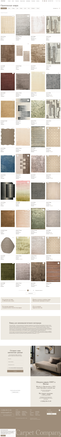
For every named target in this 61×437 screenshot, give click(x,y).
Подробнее (9, 433)
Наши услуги (37, 412)
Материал (33, 8)
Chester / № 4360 (18, 255)
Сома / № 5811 (3, 255)
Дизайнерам (37, 411)
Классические (18, 411)
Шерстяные (17, 413)
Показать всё (30, 293)
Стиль (9, 8)
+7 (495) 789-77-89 (45, 401)
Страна (38, 8)
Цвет (17, 8)
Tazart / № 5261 (48, 36)
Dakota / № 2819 (48, 283)
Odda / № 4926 (18, 120)
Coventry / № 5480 (34, 230)
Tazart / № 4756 (3, 36)
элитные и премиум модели (13, 331)
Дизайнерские (18, 412)
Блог (30, 413)
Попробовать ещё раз (15, 392)
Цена (25, 8)
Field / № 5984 (33, 148)
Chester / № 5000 (34, 255)
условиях (37, 333)
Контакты (36, 413)
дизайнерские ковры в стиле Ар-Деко (24, 331)
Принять (3, 435)
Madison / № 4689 (19, 36)
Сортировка (55, 8)
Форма (21, 8)
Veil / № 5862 (18, 202)
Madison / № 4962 (19, 230)
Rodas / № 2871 (48, 148)
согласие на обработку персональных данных (16, 367)
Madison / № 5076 (18, 148)
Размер (13, 8)
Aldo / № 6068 (33, 36)
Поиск (52, 413)
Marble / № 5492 (33, 120)
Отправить (15, 371)
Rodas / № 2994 (48, 255)
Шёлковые (23, 413)
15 (33, 290)
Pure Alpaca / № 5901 (4, 120)
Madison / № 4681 (18, 283)
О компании (32, 412)
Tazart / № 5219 (48, 120)
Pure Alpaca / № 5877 (4, 230)
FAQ (30, 411)
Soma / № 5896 (3, 148)
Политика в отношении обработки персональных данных (35, 419)
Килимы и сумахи (24, 412)
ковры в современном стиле (31, 327)
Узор (28, 8)
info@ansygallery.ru (6, 412)
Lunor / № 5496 (3, 202)
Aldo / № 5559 (33, 283)
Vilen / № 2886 (48, 230)
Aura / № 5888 (3, 283)
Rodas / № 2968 (48, 202)
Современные (24, 411)
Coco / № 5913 (33, 202)
